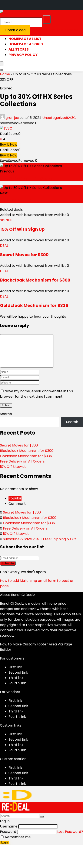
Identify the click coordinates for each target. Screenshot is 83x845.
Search (6, 414)
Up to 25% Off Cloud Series (26, 200)
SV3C (71, 117)
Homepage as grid (26, 44)
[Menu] (1, 63)
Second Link (18, 672)
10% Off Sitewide (13, 466)
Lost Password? (70, 831)
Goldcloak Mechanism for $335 (34, 305)
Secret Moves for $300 (24, 255)
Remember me (17, 837)
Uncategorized (54, 117)
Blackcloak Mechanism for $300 (35, 280)
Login (4, 842)
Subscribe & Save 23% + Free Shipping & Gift (39, 539)
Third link (16, 677)
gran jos (12, 117)
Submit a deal (15, 30)
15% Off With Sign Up (22, 229)
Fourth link (17, 683)
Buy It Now (8, 144)
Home (5, 74)
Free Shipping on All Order (26, 178)
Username (8, 826)
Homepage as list (25, 38)
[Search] (47, 19)
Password (8, 831)
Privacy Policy (23, 54)
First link (15, 667)
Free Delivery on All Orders (22, 461)
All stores (19, 49)
